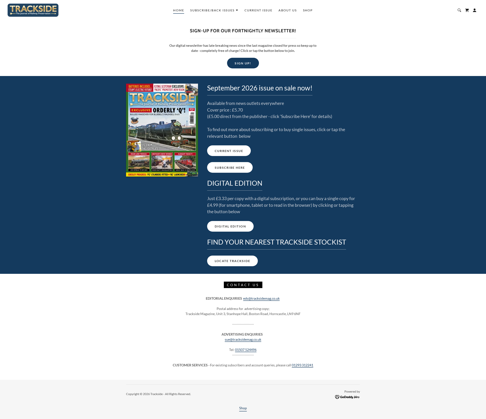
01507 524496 (245, 350)
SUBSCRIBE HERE (230, 167)
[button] (214, 10)
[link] (33, 10)
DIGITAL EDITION (230, 226)
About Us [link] (288, 10)
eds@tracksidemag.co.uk (261, 298)
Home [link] (178, 10)
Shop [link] (308, 10)
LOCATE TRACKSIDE (232, 261)
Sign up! (243, 63)
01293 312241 (302, 365)
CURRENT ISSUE (229, 151)
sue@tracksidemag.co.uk (243, 339)
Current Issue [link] (259, 10)
